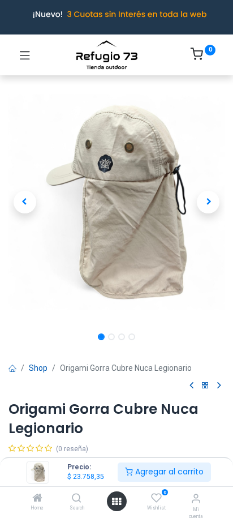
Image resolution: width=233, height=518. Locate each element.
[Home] (37, 498)
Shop (38, 368)
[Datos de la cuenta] (196, 498)
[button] (24, 202)
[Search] (76, 498)
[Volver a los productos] (205, 386)
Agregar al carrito (168, 471)
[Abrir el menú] (116, 501)
